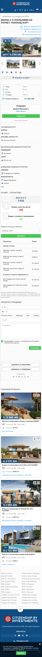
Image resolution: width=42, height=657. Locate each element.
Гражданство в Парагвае (30, 603)
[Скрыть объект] (7, 72)
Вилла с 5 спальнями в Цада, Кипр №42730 (18, 554)
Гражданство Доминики (9, 597)
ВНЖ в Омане (5, 584)
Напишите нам (22, 641)
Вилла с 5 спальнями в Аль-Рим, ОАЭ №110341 (20, 465)
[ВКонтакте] (13, 377)
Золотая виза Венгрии (29, 581)
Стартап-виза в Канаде (29, 576)
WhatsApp (19, 315)
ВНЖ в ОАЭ (5, 589)
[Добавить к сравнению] (34, 395)
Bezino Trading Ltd (8, 564)
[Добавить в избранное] (38, 395)
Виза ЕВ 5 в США (6, 576)
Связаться (21, 116)
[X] (19, 377)
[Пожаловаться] (20, 72)
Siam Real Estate (7, 431)
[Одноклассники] (16, 377)
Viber (28, 315)
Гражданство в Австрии (29, 600)
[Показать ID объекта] (16, 72)
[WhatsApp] (25, 377)
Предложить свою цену (33, 34)
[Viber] (22, 377)
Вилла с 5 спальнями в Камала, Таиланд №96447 (20, 421)
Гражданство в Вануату (9, 603)
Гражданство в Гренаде (9, 600)
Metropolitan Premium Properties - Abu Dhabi (16, 475)
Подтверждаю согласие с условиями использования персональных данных (21, 342)
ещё (2, 186)
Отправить (35, 348)
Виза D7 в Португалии (8, 578)
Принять (21, 653)
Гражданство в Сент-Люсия (10, 595)
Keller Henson (21, 111)
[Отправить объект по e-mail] (11, 72)
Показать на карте (22, 78)
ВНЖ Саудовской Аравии (9, 586)
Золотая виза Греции (8, 581)
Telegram (36, 315)
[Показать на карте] (2, 72)
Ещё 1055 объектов (21, 120)
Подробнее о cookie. (32, 650)
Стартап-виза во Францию (30, 573)
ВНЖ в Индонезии (28, 589)
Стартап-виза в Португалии (31, 578)
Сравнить (21, 236)
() (32, 26)
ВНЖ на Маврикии (28, 584)
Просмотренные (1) (34, 32)
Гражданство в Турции (29, 595)
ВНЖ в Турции (6, 592)
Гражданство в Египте (29, 597)
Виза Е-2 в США (6, 573)
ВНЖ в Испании (27, 586)
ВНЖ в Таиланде (27, 592)
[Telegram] (28, 377)
